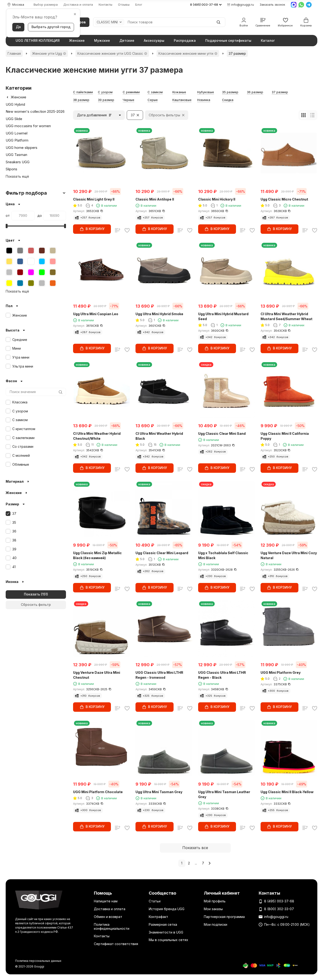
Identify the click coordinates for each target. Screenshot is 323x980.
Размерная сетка (163, 924)
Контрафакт (158, 917)
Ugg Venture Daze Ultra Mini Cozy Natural (289, 555)
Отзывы (124, 4)
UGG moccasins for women (28, 126)
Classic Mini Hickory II (216, 199)
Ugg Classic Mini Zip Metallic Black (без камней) (97, 555)
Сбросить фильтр (36, 605)
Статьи (155, 901)
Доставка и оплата (78, 4)
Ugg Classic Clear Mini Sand (222, 433)
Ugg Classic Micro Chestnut (284, 199)
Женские (77, 40)
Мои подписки (215, 924)
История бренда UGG (166, 909)
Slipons (11, 169)
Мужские (102, 40)
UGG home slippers (21, 147)
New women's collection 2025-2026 (35, 111)
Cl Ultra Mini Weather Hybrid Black (159, 435)
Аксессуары (154, 40)
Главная (14, 53)
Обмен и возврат (108, 917)
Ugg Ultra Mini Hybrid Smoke (159, 314)
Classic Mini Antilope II (154, 199)
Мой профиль (215, 901)
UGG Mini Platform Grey (281, 672)
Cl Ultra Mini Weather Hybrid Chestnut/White (97, 435)
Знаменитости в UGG (166, 932)
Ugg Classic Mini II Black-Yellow (287, 792)
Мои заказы (213, 909)
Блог (138, 4)
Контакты (105, 4)
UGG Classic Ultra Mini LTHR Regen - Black (222, 674)
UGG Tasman (16, 154)
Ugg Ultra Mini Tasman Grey (158, 792)
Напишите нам (106, 901)
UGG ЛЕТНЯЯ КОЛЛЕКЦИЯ (38, 40)
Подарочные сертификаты (228, 40)
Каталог (268, 40)
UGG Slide (14, 119)
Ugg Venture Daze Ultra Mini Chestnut (96, 674)
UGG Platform (17, 140)
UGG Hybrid (15, 104)
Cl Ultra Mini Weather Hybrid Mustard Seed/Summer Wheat (286, 316)
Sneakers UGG (18, 162)
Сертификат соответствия (116, 944)
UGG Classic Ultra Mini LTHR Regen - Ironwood (159, 674)
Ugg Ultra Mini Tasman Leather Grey (224, 794)
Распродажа (185, 40)
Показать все (195, 847)
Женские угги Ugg (47, 53)
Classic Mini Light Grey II (93, 199)
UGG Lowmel (16, 133)
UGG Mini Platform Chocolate (98, 792)
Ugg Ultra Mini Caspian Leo (95, 314)
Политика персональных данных (38, 961)
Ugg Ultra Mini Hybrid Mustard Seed (223, 316)
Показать (32, 594)
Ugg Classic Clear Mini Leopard (161, 553)
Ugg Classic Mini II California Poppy (285, 435)
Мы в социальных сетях (168, 940)
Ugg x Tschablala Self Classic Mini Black (223, 555)
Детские (126, 40)
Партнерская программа (224, 917)
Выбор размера (46, 4)
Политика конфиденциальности (111, 926)
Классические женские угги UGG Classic (110, 53)
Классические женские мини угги (185, 53)
